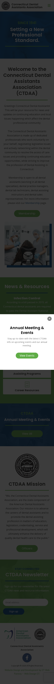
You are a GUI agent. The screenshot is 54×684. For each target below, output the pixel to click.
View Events (27, 355)
